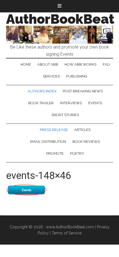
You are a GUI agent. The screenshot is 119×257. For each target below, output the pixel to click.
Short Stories (65, 115)
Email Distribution (48, 142)
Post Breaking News (83, 91)
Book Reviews (86, 142)
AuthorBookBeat (60, 19)
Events (95, 103)
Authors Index (42, 91)
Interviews (71, 103)
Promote (55, 153)
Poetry (77, 153)
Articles (82, 130)
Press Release (54, 130)
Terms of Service (67, 233)
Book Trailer (41, 103)
